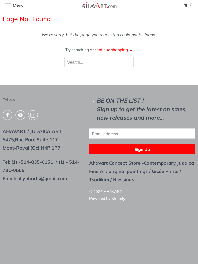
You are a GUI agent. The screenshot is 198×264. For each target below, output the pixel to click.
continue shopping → (114, 49)
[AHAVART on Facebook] (8, 115)
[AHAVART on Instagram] (34, 115)
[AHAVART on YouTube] (21, 115)
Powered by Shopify (107, 198)
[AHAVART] (99, 5)
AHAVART (113, 191)
